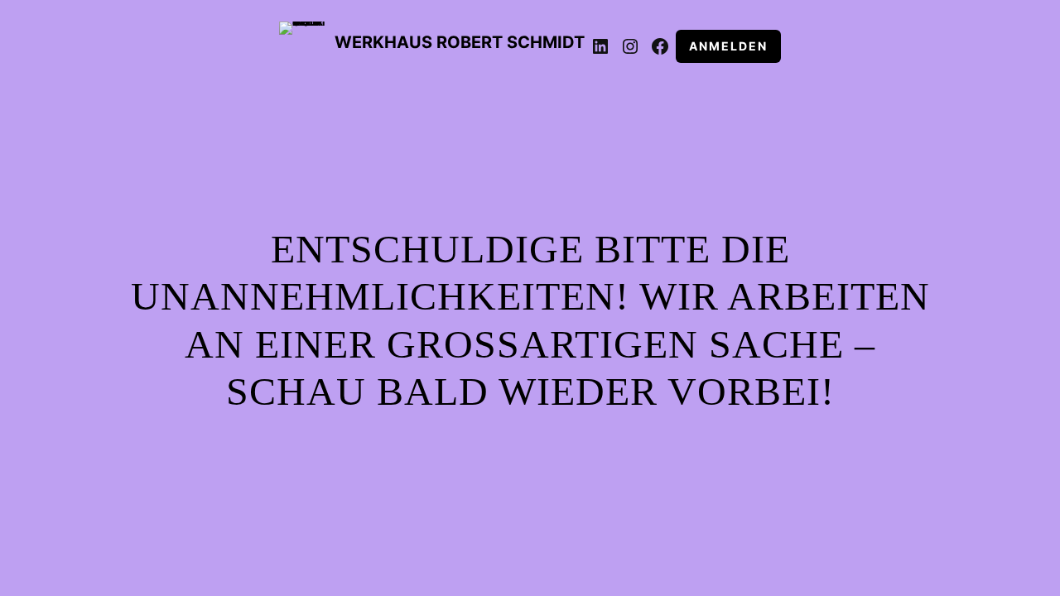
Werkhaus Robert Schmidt (460, 42)
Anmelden (728, 46)
